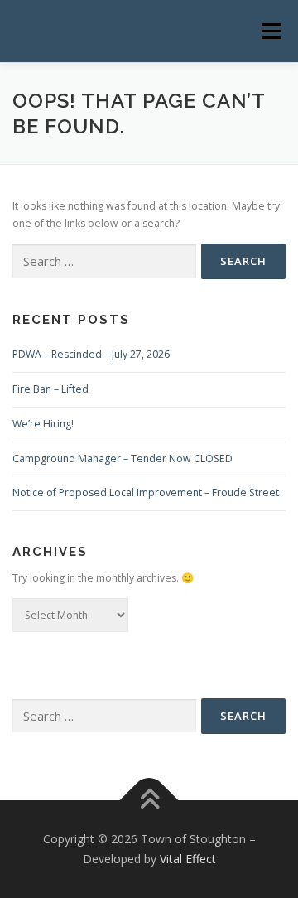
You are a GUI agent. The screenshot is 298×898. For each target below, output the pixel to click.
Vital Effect (188, 859)
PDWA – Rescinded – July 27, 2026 (91, 354)
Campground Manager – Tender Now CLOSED (122, 458)
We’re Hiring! (43, 424)
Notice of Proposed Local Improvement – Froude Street (145, 492)
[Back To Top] (149, 800)
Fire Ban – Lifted (50, 389)
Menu (270, 31)
